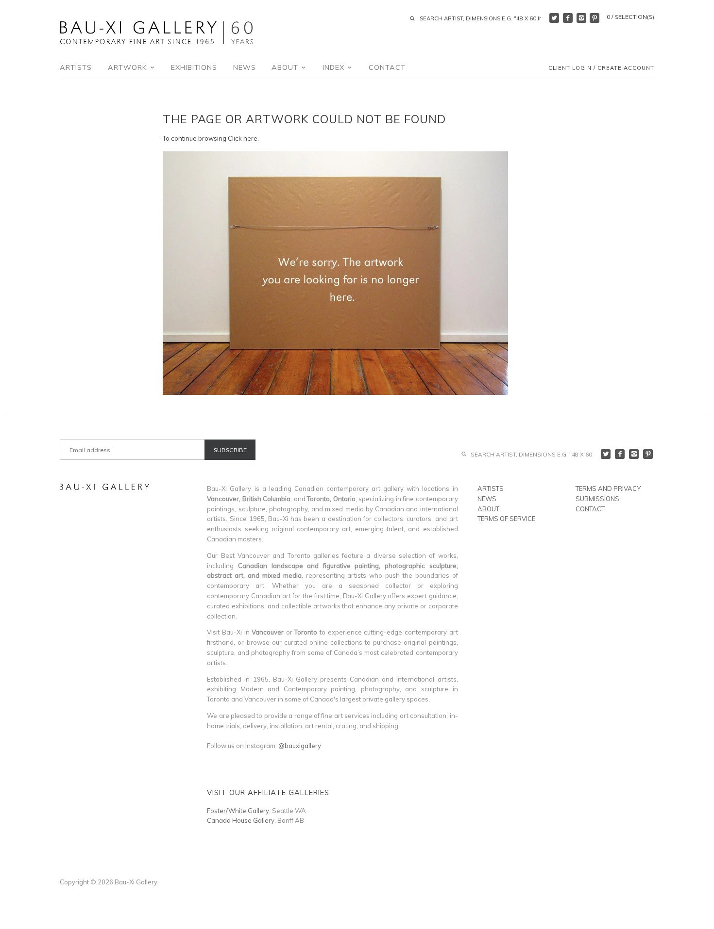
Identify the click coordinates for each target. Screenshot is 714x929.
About (286, 67)
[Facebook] (568, 18)
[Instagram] (581, 18)
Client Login (570, 68)
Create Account (625, 68)
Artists (76, 67)
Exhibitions (194, 67)
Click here (242, 138)
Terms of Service (506, 518)
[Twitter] (554, 18)
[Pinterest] (594, 18)
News (244, 67)
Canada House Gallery (240, 820)
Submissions (597, 499)
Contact (387, 67)
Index (335, 67)
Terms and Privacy (608, 488)
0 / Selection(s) (630, 16)
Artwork (129, 67)
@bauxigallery (299, 746)
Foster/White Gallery (238, 811)
